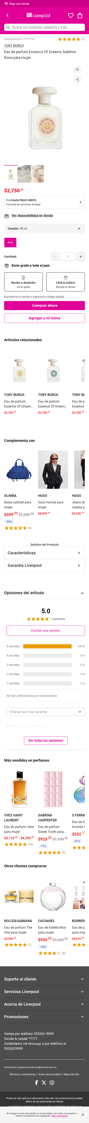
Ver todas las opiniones (45, 740)
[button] (69, 39)
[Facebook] (36, 1082)
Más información (60, 1116)
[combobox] (46, 712)
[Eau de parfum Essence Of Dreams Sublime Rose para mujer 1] (10, 174)
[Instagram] (52, 1082)
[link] (19, 381)
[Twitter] (43, 1082)
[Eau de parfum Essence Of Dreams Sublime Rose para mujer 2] (24, 174)
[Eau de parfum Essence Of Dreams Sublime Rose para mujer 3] (37, 174)
